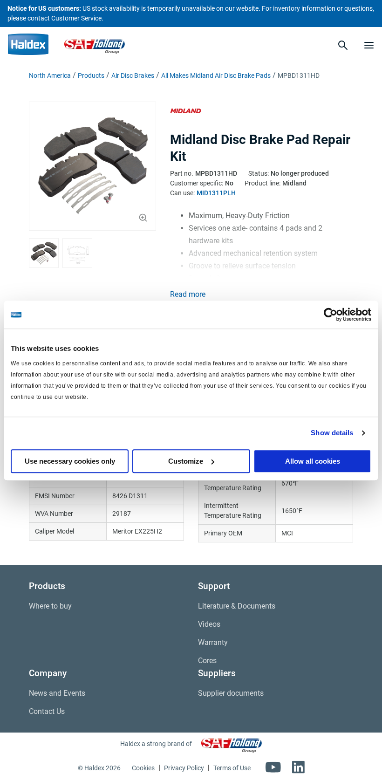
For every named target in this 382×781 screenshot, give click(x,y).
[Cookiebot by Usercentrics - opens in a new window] (330, 315)
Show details (332, 433)
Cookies (143, 768)
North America (50, 75)
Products (91, 75)
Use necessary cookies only (70, 461)
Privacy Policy (184, 768)
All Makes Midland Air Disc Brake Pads (216, 75)
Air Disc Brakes (132, 75)
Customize (185, 461)
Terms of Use (232, 768)
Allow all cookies (312, 461)
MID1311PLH (216, 193)
